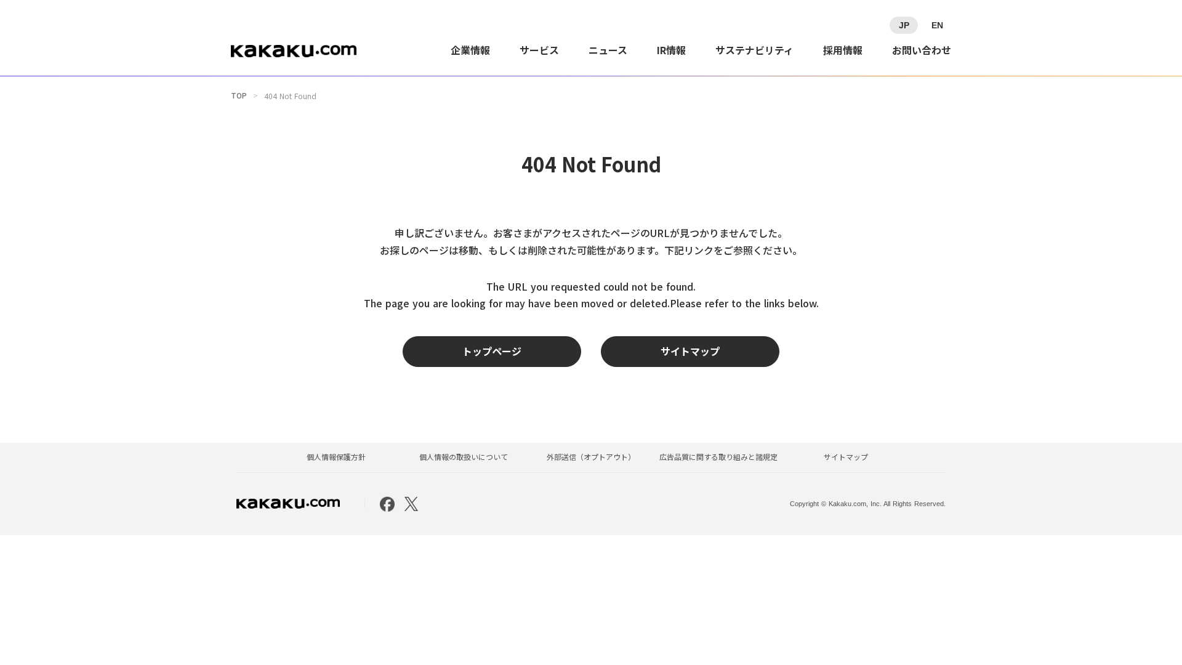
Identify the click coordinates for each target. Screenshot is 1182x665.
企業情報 (470, 49)
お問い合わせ (921, 49)
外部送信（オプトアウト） (591, 457)
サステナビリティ (754, 49)
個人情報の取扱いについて (463, 457)
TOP (239, 95)
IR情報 (671, 49)
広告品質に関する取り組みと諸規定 (718, 457)
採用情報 (842, 49)
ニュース (608, 49)
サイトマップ (846, 457)
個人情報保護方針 (336, 457)
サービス (539, 49)
